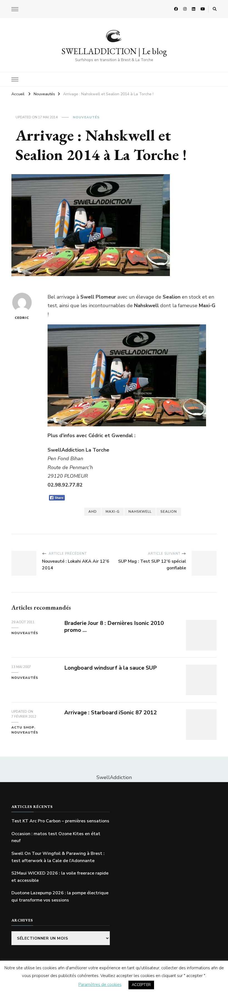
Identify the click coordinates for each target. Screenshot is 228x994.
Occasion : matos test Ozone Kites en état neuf (55, 837)
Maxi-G (113, 511)
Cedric (22, 318)
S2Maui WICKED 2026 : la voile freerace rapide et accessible (59, 876)
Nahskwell (140, 511)
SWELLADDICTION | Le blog (114, 51)
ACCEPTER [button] (141, 984)
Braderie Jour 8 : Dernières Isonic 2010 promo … (114, 626)
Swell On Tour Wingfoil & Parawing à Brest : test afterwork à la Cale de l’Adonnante (58, 857)
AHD (92, 511)
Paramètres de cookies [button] (100, 984)
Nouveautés (86, 117)
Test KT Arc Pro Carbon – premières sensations (60, 821)
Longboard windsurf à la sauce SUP (110, 668)
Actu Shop (22, 727)
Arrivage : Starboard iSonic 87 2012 (110, 712)
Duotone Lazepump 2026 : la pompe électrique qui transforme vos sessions (59, 896)
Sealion (168, 511)
